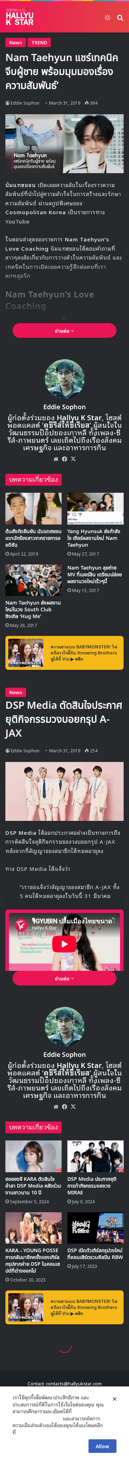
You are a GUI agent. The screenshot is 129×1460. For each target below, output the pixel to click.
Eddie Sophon (25, 102)
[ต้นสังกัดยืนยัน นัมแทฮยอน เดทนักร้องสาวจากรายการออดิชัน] (33, 509)
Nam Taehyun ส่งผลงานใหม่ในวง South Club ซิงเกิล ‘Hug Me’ (33, 609)
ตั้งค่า (23, 1432)
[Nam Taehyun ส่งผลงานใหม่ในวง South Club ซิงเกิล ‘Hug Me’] (33, 580)
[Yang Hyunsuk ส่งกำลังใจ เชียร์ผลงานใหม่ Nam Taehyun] (95, 509)
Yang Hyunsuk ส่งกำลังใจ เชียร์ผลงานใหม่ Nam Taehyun (93, 538)
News (15, 42)
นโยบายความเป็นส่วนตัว (37, 1418)
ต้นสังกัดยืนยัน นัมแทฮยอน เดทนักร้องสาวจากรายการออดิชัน (33, 538)
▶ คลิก (77, 658)
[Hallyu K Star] (19, 16)
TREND (39, 42)
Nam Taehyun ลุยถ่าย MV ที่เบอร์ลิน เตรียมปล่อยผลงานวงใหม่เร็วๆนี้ (94, 574)
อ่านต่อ (63, 330)
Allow (102, 1446)
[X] (73, 459)
